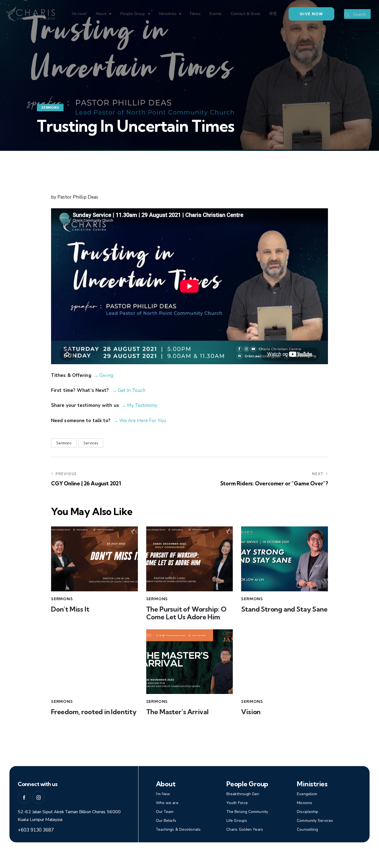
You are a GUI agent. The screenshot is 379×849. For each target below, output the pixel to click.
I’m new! (79, 13)
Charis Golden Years (244, 829)
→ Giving (103, 375)
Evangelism (307, 794)
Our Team (165, 811)
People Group (132, 13)
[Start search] (347, 15)
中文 (273, 13)
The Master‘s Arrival (177, 712)
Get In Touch (131, 390)
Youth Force (237, 802)
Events (215, 13)
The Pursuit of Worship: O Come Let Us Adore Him (186, 613)
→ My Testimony (139, 405)
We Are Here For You (142, 420)
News (195, 13)
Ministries (167, 13)
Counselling (307, 829)
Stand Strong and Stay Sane (284, 609)
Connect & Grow (245, 13)
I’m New (163, 794)
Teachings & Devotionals (178, 829)
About (101, 13)
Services (91, 443)
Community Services (315, 820)
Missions (304, 802)
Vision (251, 712)
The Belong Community (247, 811)
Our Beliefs (166, 820)
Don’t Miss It (70, 609)
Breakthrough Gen (242, 794)
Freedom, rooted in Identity (94, 712)
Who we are (167, 802)
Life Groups (236, 820)
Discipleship (307, 811)
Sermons (50, 108)
